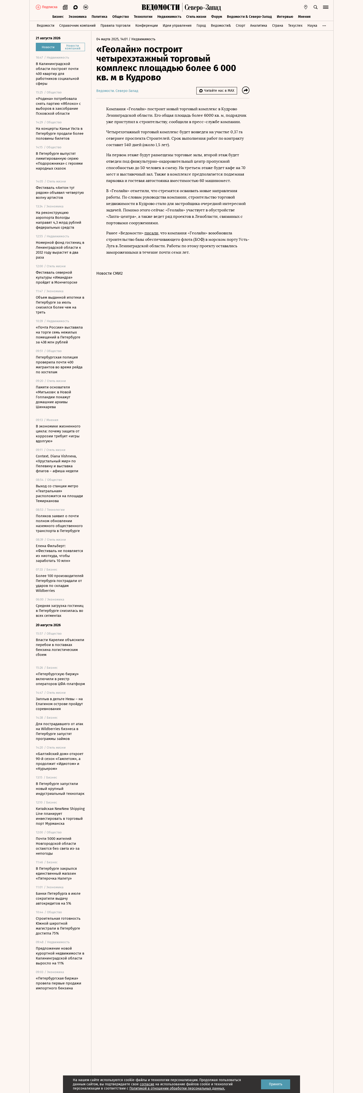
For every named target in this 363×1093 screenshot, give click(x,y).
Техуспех (295, 25)
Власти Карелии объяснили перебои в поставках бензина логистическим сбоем (60, 647)
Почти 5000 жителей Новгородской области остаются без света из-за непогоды (58, 846)
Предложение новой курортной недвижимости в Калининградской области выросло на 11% (60, 955)
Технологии (143, 17)
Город (201, 25)
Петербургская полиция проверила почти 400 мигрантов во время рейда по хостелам (59, 364)
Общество (120, 17)
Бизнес (58, 17)
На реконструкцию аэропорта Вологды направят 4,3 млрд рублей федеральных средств (58, 220)
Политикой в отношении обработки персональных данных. (177, 1088)
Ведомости (45, 25)
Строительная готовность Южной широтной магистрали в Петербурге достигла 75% (58, 926)
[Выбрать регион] (305, 7)
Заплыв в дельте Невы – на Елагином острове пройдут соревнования (59, 704)
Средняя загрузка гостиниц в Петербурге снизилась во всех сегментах (59, 610)
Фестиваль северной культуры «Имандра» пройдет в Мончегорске (56, 277)
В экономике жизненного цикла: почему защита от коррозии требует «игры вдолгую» (58, 433)
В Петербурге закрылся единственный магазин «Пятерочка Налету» (56, 873)
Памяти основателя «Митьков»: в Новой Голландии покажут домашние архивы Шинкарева (53, 397)
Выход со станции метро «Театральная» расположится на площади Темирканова (59, 493)
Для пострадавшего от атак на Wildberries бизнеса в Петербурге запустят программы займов (59, 731)
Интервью (285, 17)
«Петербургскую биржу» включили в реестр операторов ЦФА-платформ (60, 679)
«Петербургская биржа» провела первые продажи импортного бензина (58, 983)
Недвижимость (169, 17)
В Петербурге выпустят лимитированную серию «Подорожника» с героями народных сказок (59, 161)
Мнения (304, 17)
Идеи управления (177, 25)
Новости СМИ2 (109, 273)
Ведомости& (221, 25)
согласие (147, 1084)
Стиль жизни (196, 17)
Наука (312, 25)
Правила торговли (115, 25)
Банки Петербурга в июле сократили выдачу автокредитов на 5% (58, 898)
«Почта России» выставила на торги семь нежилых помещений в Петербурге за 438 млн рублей (59, 334)
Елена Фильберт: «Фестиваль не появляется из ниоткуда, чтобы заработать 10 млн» (59, 553)
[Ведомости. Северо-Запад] (201, 7)
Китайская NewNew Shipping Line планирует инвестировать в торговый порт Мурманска (60, 816)
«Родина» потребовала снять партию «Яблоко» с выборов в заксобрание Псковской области (58, 106)
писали (151, 233)
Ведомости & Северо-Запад (249, 17)
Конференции (146, 25)
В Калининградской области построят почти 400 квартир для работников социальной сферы (57, 74)
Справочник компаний (77, 25)
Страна (277, 25)
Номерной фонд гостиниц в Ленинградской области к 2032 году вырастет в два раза (60, 250)
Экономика (78, 17)
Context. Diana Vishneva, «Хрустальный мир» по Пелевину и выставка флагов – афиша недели (57, 463)
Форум (216, 17)
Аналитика (258, 25)
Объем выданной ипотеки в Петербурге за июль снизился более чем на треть (60, 304)
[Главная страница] (161, 7)
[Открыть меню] (325, 7)
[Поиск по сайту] (315, 7)
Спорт (240, 25)
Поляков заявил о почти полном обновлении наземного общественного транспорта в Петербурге (59, 523)
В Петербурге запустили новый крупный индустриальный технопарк (60, 788)
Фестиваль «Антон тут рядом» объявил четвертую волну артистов (60, 192)
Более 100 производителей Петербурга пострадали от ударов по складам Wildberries (59, 583)
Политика (99, 17)
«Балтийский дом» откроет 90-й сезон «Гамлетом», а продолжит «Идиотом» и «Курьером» (59, 761)
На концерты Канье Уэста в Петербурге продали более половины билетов (59, 133)
